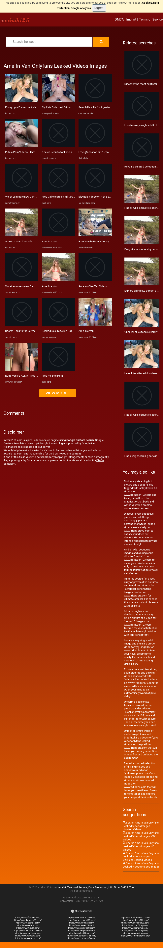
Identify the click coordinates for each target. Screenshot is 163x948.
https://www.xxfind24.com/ (81, 923)
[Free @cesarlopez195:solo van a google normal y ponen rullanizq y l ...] (95, 146)
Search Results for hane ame (59, 152)
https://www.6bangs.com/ (28, 923)
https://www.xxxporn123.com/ (81, 920)
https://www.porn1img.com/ (135, 925)
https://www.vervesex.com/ (28, 935)
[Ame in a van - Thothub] (21, 235)
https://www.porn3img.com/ (135, 930)
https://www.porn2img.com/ (135, 928)
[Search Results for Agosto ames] (95, 101)
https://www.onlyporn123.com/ (135, 923)
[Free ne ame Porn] (58, 369)
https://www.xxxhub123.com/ (81, 917)
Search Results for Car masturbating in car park (32, 331)
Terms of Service (151, 19)
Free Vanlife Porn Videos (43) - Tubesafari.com (106, 241)
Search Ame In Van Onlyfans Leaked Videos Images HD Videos (141, 846)
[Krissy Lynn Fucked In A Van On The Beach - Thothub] (21, 101)
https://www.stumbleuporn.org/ (135, 935)
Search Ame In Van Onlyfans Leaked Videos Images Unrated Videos (141, 826)
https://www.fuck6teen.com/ (82, 933)
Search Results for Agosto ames (98, 107)
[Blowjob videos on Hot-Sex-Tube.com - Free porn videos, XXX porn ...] (95, 190)
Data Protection (97, 887)
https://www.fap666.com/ (28, 928)
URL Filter (114, 887)
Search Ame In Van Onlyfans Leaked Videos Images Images (141, 865)
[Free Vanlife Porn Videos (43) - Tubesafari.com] (95, 235)
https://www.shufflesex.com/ (28, 933)
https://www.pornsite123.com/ (28, 930)
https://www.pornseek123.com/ (81, 935)
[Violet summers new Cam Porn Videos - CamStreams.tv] (21, 190)
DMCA (119, 19)
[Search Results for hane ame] (58, 146)
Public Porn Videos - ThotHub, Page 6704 (29, 152)
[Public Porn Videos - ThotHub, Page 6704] (21, 146)
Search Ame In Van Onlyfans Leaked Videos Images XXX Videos (141, 836)
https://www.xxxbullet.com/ (28, 938)
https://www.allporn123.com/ (135, 920)
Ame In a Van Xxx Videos (93, 286)
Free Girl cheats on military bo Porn (62, 196)
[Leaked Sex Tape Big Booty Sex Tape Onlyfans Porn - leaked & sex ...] (58, 325)
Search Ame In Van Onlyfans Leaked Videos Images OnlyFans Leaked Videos (141, 856)
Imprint (131, 19)
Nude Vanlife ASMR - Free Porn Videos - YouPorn (34, 375)
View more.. (58, 393)
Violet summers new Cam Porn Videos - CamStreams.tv (37, 196)
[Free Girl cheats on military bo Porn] (58, 190)
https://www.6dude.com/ (27, 925)
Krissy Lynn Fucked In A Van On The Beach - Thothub (35, 107)
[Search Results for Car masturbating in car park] (21, 325)
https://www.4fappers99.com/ (28, 920)
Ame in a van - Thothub (18, 241)
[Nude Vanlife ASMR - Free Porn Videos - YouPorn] (21, 369)
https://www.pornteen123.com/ (135, 917)
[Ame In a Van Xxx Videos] (95, 280)
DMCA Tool (127, 887)
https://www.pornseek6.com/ (81, 938)
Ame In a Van (49, 241)
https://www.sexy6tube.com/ (81, 930)
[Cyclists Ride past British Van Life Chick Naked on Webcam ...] (58, 101)
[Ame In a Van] (58, 235)
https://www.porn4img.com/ (135, 933)
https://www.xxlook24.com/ (81, 925)
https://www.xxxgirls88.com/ (81, 928)
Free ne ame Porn (52, 375)
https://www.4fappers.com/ (27, 917)
